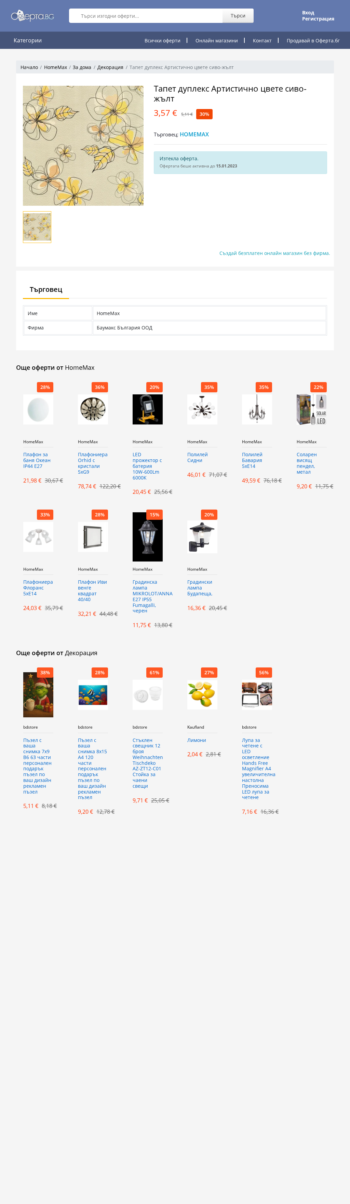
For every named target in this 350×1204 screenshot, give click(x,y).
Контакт (262, 40)
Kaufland (195, 727)
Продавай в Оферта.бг (313, 40)
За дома (82, 67)
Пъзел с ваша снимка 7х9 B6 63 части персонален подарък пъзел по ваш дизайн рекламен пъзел (37, 766)
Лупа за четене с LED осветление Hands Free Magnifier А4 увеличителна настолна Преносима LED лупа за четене (257, 769)
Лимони (196, 740)
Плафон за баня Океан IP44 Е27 (37, 460)
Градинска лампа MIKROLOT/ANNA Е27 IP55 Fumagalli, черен (148, 596)
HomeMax (55, 67)
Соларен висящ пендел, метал (307, 463)
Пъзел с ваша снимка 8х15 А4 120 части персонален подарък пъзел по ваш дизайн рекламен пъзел (92, 769)
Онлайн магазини (217, 40)
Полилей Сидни (197, 457)
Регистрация (318, 19)
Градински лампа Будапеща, (199, 588)
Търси (238, 15)
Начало (29, 67)
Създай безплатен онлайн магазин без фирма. (274, 253)
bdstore (30, 727)
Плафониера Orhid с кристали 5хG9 (93, 463)
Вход (308, 13)
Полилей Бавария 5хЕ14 (252, 460)
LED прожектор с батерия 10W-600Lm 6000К (147, 466)
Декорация (110, 67)
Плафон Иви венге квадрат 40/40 (92, 590)
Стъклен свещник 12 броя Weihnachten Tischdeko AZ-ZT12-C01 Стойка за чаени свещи (148, 763)
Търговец (46, 289)
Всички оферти (162, 40)
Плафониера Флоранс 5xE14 (38, 588)
